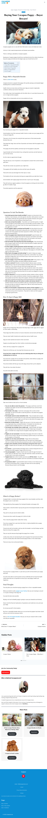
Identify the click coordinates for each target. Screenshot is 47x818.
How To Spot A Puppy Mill (10, 68)
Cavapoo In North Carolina (12, 753)
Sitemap (21, 793)
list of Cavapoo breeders (14, 616)
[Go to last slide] (3, 648)
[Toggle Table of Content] (17, 63)
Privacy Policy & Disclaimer (22, 790)
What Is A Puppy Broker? (10, 69)
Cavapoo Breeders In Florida (34, 727)
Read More (12, 734)
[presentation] (11, 644)
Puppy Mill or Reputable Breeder (12, 65)
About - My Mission (5, 807)
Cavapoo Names (42, 625)
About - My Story (4, 803)
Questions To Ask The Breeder (11, 66)
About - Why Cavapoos (5, 805)
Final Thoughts (8, 71)
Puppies (23, 12)
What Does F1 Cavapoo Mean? (8, 625)
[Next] (44, 648)
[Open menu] (45, 2)
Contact (21, 787)
